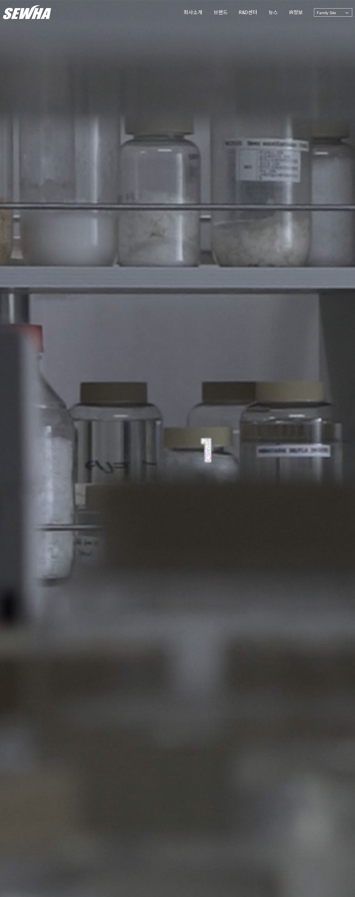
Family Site (326, 13)
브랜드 (221, 12)
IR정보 (296, 12)
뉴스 (273, 12)
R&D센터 (248, 12)
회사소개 (193, 12)
